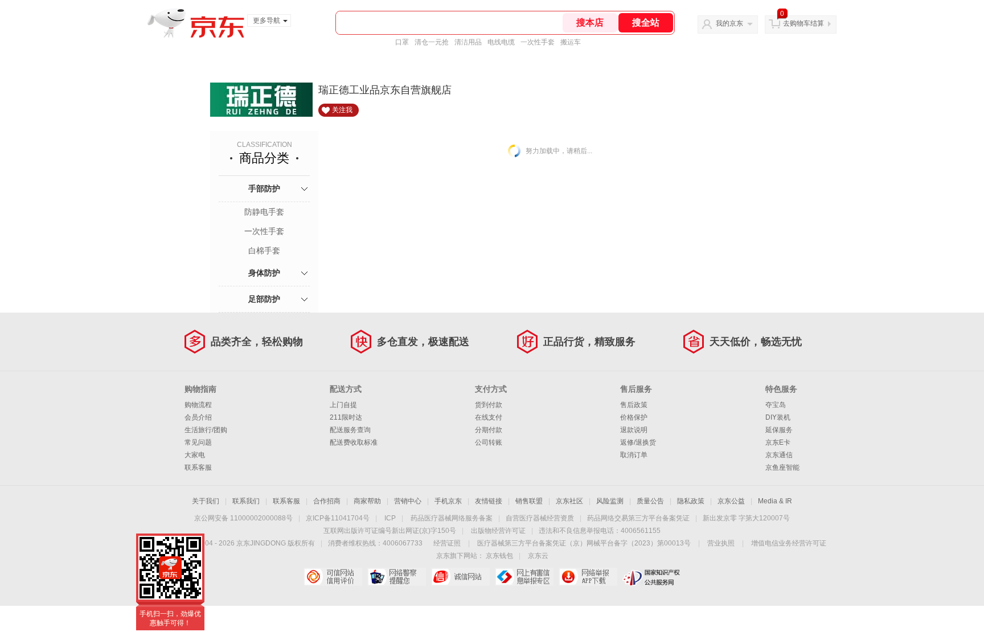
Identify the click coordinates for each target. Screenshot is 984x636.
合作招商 (327, 501)
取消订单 (633, 455)
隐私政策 (690, 501)
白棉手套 (264, 250)
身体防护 (264, 272)
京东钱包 (499, 556)
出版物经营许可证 (498, 531)
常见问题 (198, 442)
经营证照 (447, 543)
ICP (390, 518)
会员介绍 (198, 417)
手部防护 (264, 188)
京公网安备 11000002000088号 (243, 518)
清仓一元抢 (432, 42)
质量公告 (650, 501)
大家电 (194, 455)
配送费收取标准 (354, 442)
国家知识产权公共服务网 (651, 577)
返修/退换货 (638, 442)
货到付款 (488, 405)
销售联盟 (529, 501)
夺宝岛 (775, 405)
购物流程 (198, 405)
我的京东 (729, 23)
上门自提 (343, 405)
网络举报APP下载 (588, 577)
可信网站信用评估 (333, 577)
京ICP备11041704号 (338, 518)
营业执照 (721, 543)
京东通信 (779, 455)
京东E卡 (777, 442)
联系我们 (246, 501)
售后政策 (633, 405)
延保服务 (779, 430)
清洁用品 (468, 42)
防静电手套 (264, 211)
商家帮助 (367, 501)
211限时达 (346, 417)
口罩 (402, 42)
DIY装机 (777, 417)
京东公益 (731, 501)
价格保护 (633, 417)
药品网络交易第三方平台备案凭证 (638, 518)
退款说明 (633, 430)
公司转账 (488, 442)
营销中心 (407, 501)
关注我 (342, 110)
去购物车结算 (803, 23)
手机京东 (448, 501)
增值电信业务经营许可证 (788, 543)
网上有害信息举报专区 (524, 577)
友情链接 (488, 501)
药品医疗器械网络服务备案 (452, 518)
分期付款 (488, 430)
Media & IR (775, 501)
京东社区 (569, 501)
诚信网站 (460, 577)
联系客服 (198, 467)
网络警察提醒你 (396, 577)
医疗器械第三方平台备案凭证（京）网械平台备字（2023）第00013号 (584, 543)
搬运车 (570, 42)
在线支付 (488, 417)
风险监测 (610, 501)
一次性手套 (537, 42)
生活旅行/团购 (205, 430)
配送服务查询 (350, 430)
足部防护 (264, 298)
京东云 (538, 556)
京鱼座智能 (782, 467)
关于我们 (205, 501)
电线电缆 (501, 42)
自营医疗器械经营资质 (540, 518)
